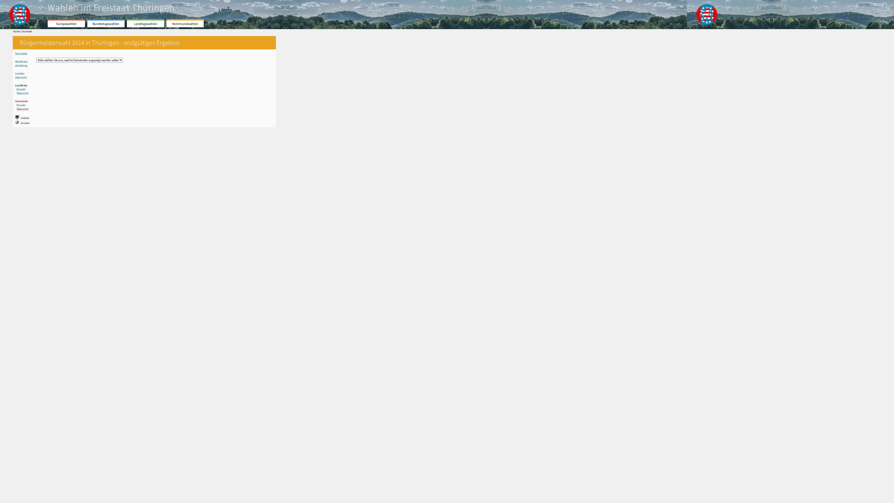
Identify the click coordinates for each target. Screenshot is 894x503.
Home (16, 31)
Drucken (25, 123)
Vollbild (25, 118)
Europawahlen (66, 24)
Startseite (21, 54)
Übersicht (22, 93)
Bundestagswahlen (106, 24)
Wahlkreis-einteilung (21, 64)
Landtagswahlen (145, 24)
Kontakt (27, 31)
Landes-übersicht (21, 75)
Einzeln (21, 89)
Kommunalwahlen (185, 24)
